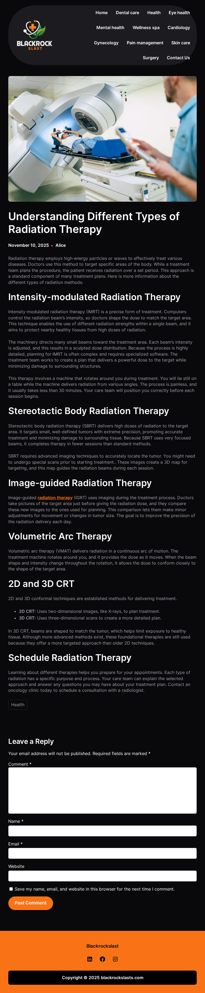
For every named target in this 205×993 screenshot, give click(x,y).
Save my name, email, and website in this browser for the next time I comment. (95, 889)
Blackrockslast (102, 946)
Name (15, 821)
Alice (61, 245)
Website (16, 866)
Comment (19, 764)
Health (17, 704)
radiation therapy (55, 497)
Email (15, 844)
